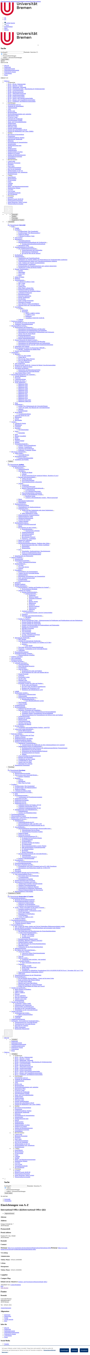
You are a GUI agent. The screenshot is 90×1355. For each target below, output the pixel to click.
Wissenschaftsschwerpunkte (15, 203)
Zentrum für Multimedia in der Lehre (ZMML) (21, 131)
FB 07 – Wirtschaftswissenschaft (17, 93)
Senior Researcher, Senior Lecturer (17, 202)
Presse (6, 75)
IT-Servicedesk (12, 180)
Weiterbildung (12, 158)
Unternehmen (8, 73)
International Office (13, 115)
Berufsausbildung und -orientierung (17, 172)
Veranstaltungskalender (14, 192)
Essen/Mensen (12, 177)
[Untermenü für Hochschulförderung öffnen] (23, 925)
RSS (2, 1286)
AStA (9, 109)
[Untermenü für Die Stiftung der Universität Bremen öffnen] (35, 950)
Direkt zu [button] (6, 1052)
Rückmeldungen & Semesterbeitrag (17, 142)
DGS (5, 1321)
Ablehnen (74, 1350)
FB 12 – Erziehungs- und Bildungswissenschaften (22, 101)
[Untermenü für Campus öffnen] (16, 422)
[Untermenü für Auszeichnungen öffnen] (24, 280)
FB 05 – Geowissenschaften (15, 90)
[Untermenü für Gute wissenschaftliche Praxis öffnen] (32, 874)
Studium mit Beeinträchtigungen (17, 155)
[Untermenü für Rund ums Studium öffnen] (22, 734)
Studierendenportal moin (14, 145)
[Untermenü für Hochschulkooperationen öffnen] (26, 898)
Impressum (7, 1314)
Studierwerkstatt (12, 125)
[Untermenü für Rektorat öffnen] (20, 354)
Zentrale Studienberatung (15, 128)
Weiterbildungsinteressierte (11, 70)
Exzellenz (10, 197)
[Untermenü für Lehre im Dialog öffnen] (28, 669)
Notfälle (10, 185)
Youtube (6, 1344)
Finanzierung (11, 136)
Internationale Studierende (15, 139)
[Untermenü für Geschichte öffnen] (21, 307)
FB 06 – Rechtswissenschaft (15, 92)
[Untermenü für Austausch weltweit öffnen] (33, 611)
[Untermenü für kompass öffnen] (27, 644)
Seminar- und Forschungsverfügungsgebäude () (32, 1281)
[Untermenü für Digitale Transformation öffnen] (28, 269)
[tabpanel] (45, 1249)
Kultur (9, 181)
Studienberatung (12, 150)
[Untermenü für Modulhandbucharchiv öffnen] (35, 699)
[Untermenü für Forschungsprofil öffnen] (21, 772)
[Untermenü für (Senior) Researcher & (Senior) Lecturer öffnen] (37, 340)
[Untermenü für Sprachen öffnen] (20, 428)
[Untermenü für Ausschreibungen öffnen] (25, 827)
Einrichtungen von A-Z (14, 104)
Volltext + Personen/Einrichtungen (12, 57)
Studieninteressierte (9, 68)
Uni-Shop (10, 189)
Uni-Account (11, 191)
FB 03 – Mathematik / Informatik (17, 87)
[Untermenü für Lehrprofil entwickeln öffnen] (27, 663)
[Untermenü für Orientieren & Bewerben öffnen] (25, 466)
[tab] (9, 1213)
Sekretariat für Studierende (15, 118)
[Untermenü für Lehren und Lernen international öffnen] (33, 729)
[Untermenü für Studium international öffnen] (27, 586)
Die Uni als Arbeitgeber (14, 169)
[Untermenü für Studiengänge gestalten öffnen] (28, 693)
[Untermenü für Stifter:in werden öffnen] (28, 958)
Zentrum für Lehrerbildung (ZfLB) (17, 129)
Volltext (5, 54)
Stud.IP (10, 147)
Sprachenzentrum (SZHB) (15, 120)
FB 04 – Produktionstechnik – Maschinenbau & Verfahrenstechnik (26, 89)
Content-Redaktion (15, 1284)
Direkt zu (6, 81)
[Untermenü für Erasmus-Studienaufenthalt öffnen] (37, 592)
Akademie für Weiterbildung (16, 106)
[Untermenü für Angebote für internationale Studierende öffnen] (41, 641)
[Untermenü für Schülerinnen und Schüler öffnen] (29, 1013)
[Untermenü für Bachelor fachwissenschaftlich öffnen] (35, 477)
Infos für (6, 65)
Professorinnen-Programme (15, 200)
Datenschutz (7, 1316)
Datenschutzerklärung (49, 1350)
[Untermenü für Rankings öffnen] (20, 778)
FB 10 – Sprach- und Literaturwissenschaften (20, 98)
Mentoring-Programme (14, 163)
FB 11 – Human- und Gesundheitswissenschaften (21, 100)
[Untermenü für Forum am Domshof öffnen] (23, 321)
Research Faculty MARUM (15, 199)
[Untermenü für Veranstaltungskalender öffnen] (28, 444)
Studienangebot (12, 148)
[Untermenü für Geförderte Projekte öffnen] (30, 961)
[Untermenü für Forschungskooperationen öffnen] (26, 920)
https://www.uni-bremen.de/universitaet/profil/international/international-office (29, 1248)
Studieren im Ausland (14, 153)
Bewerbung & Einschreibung (16, 134)
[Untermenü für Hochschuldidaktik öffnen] (26, 707)
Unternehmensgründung (14, 167)
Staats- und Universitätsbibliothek (17, 122)
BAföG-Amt (11, 111)
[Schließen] (8, 463)
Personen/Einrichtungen (9, 56)
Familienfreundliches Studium (16, 137)
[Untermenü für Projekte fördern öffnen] (24, 726)
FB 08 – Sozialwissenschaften (16, 95)
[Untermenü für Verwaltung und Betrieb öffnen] (28, 368)
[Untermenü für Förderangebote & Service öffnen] (26, 819)
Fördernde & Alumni (10, 72)
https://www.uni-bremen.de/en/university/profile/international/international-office (34, 1248)
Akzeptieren (84, 1350)
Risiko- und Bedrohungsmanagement (18, 186)
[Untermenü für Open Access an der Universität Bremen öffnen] (37, 775)
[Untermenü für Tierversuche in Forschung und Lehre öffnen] (36, 882)
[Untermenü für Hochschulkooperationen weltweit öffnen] (34, 901)
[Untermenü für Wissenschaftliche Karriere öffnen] (26, 326)
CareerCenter (11, 161)
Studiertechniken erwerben (15, 152)
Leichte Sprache (8, 1319)
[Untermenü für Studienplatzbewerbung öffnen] (28, 523)
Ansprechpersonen (6, 1308)
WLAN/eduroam (12, 194)
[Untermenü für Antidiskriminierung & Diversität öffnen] (33, 247)
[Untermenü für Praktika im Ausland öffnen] (30, 619)
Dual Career (11, 166)
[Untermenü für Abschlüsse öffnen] (25, 471)
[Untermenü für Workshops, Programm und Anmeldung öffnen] (41, 710)
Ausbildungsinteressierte (18, 1046)
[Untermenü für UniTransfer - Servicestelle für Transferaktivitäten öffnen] (39, 1021)
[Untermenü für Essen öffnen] (18, 431)
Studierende (7, 67)
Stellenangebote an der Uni (15, 170)
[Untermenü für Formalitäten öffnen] (22, 570)
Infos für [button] (6, 1038)
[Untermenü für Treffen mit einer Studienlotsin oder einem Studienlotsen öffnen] (53, 510)
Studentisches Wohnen (14, 188)
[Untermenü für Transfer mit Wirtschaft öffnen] (24, 1002)
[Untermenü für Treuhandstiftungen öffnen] (26, 977)
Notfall (6, 1318)
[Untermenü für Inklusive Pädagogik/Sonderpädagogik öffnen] (44, 488)
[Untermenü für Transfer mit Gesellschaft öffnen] (25, 988)
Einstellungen (64, 1350)
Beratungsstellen (12, 112)
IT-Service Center (13, 117)
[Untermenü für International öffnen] (22, 239)
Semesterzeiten (12, 144)
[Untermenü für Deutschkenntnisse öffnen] (33, 529)
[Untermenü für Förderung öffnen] (24, 964)
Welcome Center (12, 126)
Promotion (11, 164)
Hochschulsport (12, 178)
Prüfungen (11, 141)
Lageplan (10, 183)
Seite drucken (4, 1288)
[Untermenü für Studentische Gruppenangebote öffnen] (36, 743)
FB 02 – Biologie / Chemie (15, 85)
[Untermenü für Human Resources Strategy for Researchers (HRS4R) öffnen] (45, 348)
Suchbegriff (4, 52)
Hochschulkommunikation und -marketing (19, 114)
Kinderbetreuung (12, 174)
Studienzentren (12, 123)
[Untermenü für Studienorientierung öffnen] (26, 504)
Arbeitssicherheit (12, 107)
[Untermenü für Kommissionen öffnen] (24, 860)
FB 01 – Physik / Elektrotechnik (17, 84)
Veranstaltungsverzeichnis (15, 156)
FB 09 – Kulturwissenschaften (16, 96)
